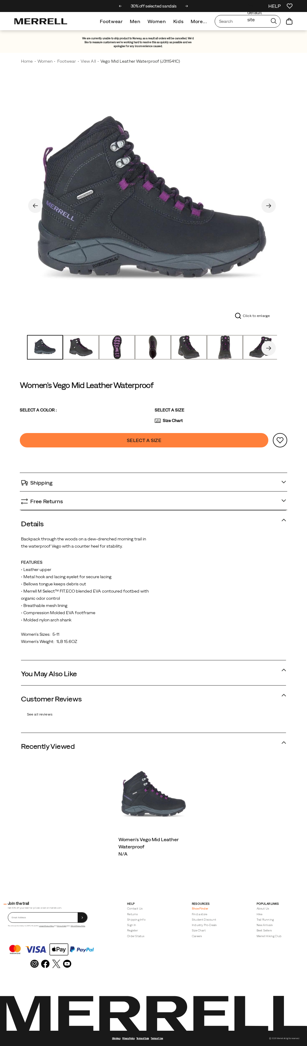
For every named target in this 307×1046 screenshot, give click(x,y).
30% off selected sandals (154, 6)
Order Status (135, 936)
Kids (178, 21)
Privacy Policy (128, 1038)
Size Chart (173, 420)
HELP (274, 6)
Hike (260, 914)
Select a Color (38, 410)
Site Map (116, 1038)
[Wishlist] (290, 6)
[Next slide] (186, 6)
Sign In (131, 925)
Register (132, 930)
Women (157, 21)
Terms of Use (157, 1038)
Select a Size (169, 410)
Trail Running (265, 919)
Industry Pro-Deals (204, 925)
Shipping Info (136, 919)
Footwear (111, 21)
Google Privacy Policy (46, 926)
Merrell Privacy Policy (78, 926)
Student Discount (204, 919)
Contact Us (134, 908)
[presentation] (153, 853)
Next (268, 206)
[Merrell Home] (40, 21)
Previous (35, 206)
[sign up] (82, 917)
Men (135, 21)
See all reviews (39, 714)
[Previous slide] (120, 6)
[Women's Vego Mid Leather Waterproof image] (153, 796)
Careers (197, 936)
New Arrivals (265, 925)
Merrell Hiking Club (269, 936)
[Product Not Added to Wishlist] (280, 440)
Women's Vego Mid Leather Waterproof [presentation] (87, 385)
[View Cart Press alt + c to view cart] (289, 21)
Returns (132, 914)
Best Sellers (264, 930)
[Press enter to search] (273, 21)
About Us (263, 908)
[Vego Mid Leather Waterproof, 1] (152, 205)
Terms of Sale (62, 926)
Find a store (199, 914)
